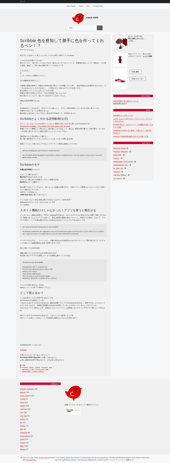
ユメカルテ (117, 178)
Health (22, 406)
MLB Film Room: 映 (120, 148)
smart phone (25, 436)
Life (21, 412)
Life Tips (23, 416)
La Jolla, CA (118, 168)
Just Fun (23, 409)
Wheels (23, 449)
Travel (22, 443)
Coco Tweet (71, 6)
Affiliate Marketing (27, 389)
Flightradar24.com (120, 165)
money (22, 419)
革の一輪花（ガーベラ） (136, 38)
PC (21, 423)
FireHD (22, 399)
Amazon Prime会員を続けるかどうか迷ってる (130, 136)
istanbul (116, 172)
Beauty (23, 392)
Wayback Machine (120, 152)
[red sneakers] (120, 88)
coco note (92, 17)
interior (31, 367)
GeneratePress (31, 460)
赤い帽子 (136, 72)
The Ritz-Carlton (119, 175)
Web (88, 6)
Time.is (116, 158)
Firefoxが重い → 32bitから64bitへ (33, 371)
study (22, 439)
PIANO (22, 426)
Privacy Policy (98, 6)
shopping (44, 367)
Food (81, 6)
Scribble (23, 350)
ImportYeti (117, 155)
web (50, 367)
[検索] (100, 28)
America (25, 367)
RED (21, 429)
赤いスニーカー (138, 79)
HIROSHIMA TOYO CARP (123, 162)
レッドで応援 (147, 56)
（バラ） (131, 41)
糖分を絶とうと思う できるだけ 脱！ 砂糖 (35, 369)
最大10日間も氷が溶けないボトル (126, 101)
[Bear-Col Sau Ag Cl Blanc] (120, 66)
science (37, 367)
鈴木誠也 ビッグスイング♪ (123, 115)
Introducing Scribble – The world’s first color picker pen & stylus (45, 126)
